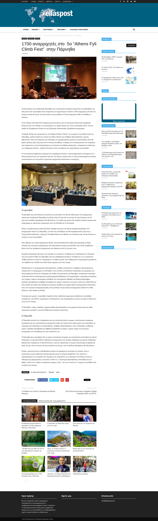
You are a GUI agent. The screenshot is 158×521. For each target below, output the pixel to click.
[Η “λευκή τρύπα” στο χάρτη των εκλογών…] (131, 70)
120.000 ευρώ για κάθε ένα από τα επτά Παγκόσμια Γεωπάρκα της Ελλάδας (33, 451)
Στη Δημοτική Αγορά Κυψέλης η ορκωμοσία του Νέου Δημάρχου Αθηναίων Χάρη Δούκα (31, 426)
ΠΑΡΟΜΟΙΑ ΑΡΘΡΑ (29, 401)
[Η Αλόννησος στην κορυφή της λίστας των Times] (131, 237)
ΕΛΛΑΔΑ (33, 1)
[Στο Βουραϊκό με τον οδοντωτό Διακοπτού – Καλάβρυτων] (131, 226)
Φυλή (57, 372)
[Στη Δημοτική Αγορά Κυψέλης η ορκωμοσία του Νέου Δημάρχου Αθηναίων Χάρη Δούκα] (33, 413)
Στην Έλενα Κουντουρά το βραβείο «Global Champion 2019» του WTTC (81, 392)
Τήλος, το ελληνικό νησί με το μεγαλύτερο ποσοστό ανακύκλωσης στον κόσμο (58, 451)
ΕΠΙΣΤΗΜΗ (61, 29)
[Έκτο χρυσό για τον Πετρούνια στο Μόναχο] (84, 413)
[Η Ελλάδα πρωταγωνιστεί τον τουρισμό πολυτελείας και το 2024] (131, 215)
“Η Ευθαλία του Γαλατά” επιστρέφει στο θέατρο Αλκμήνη (38, 392)
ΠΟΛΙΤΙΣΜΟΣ (47, 29)
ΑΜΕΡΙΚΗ (48, 1)
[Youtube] (134, 1)
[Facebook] (120, 1)
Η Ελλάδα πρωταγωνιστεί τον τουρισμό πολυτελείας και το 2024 (111, 215)
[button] (133, 29)
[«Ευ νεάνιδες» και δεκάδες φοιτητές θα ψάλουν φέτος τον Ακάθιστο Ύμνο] (131, 144)
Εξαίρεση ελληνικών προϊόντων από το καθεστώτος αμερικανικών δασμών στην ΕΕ (112, 184)
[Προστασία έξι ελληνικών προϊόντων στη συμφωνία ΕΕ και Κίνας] (131, 196)
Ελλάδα (37, 38)
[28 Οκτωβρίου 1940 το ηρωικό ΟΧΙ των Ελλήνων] (131, 59)
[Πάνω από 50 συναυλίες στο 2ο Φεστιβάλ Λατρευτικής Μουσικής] (131, 134)
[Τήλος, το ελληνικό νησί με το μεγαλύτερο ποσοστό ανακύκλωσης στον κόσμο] (59, 439)
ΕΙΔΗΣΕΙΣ (35, 29)
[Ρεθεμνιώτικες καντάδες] (84, 464)
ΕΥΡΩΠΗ (40, 1)
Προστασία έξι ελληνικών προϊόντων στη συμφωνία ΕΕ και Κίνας (113, 195)
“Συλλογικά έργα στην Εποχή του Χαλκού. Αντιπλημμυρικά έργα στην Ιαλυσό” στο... (113, 154)
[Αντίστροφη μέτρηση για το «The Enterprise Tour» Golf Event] (33, 464)
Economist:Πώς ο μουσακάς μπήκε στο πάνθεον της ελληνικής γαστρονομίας (111, 174)
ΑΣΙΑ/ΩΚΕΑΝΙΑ (67, 1)
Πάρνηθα (51, 372)
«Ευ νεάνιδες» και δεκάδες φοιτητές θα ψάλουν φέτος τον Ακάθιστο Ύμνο (112, 143)
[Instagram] (127, 1)
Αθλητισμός (31, 38)
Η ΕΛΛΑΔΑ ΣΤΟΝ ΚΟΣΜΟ (79, 29)
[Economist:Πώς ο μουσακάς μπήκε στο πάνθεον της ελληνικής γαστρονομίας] (131, 174)
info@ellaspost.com (108, 501)
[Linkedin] (131, 1)
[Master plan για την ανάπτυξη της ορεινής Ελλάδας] (84, 439)
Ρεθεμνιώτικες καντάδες (80, 474)
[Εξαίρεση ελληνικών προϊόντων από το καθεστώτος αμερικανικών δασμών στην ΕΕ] (131, 185)
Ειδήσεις (24, 38)
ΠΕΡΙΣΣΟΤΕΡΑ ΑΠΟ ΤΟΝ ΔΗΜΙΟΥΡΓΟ (52, 401)
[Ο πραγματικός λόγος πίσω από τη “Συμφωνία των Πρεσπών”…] (131, 80)
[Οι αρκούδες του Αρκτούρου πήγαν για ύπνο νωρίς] (59, 413)
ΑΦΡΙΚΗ (57, 1)
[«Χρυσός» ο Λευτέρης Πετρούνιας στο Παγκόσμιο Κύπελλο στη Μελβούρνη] (59, 464)
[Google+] (124, 1)
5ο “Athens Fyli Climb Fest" (38, 372)
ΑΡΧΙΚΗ (26, 29)
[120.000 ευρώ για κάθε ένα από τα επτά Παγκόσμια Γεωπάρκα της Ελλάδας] (33, 439)
